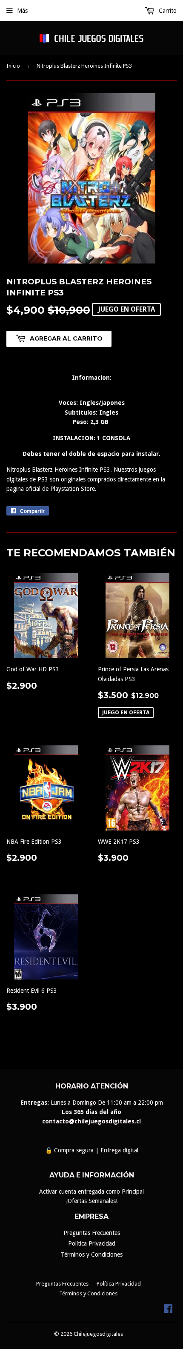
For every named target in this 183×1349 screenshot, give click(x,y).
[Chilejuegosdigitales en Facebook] (168, 1310)
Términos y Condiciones (92, 1254)
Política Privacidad (91, 1243)
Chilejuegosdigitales (98, 1334)
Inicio (13, 66)
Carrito (167, 10)
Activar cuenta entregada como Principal (91, 1191)
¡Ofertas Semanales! (91, 1200)
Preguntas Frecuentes (91, 1232)
